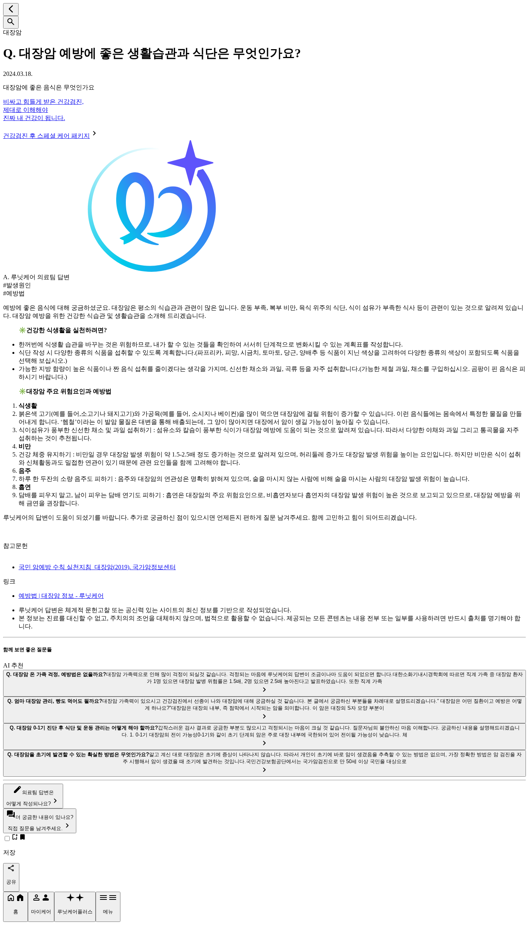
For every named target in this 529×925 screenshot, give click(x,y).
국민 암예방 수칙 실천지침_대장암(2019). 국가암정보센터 (97, 567)
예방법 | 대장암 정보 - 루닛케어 (61, 595)
